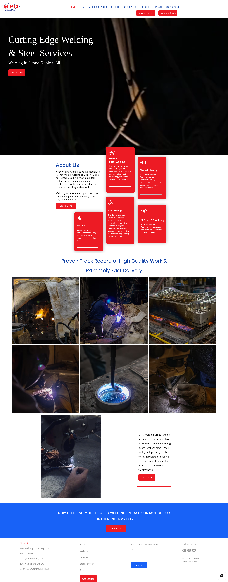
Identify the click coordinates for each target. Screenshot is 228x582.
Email (133, 549)
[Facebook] (189, 550)
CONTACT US (28, 543)
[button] (97, 7)
